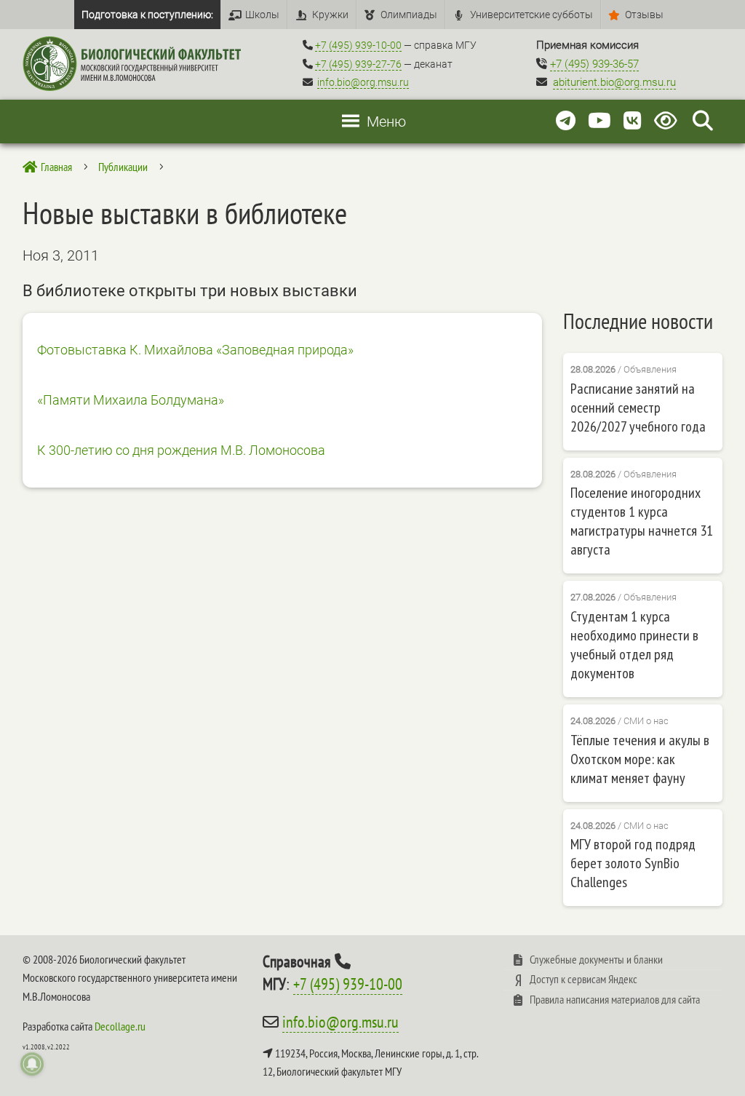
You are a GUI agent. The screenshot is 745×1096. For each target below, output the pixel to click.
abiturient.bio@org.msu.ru (614, 82)
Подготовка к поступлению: (147, 14)
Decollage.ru (120, 1026)
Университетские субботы (531, 14)
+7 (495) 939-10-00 (358, 45)
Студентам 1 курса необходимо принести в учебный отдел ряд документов (634, 645)
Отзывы (644, 14)
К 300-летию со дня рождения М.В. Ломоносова (181, 450)
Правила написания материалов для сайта (615, 999)
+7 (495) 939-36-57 (594, 64)
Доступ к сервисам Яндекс (583, 979)
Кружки (330, 14)
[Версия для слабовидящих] (668, 121)
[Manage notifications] (32, 1064)
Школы (262, 14)
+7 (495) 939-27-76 (358, 64)
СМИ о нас (646, 720)
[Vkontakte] (632, 121)
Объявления (650, 369)
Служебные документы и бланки (596, 959)
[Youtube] (599, 121)
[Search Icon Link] (703, 121)
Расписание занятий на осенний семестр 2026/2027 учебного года (638, 407)
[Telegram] (566, 121)
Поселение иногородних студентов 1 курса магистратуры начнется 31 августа (641, 521)
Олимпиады (409, 14)
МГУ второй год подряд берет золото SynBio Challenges (633, 863)
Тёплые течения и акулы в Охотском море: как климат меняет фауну (639, 759)
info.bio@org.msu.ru (363, 82)
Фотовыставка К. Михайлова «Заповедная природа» (195, 349)
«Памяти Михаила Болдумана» (130, 400)
